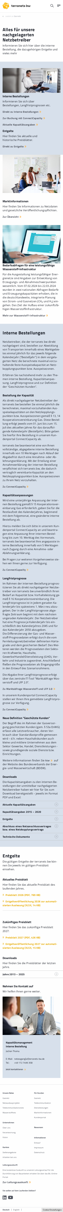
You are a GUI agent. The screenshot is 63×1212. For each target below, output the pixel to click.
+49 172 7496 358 (23, 1062)
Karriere (6, 1147)
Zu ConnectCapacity (14, 486)
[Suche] (52, 5)
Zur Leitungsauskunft (15, 1182)
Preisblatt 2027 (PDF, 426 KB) (22, 937)
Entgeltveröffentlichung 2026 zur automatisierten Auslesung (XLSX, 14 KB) (30, 903)
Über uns (6, 1127)
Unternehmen (8, 1122)
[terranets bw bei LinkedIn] (5, 1197)
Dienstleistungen (41, 1108)
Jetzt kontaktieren (14, 1069)
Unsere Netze (8, 1092)
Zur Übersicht (11, 217)
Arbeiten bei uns (9, 1157)
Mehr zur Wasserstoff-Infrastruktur (24, 315)
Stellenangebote (9, 1152)
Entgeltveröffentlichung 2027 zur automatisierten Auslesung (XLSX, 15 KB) (30, 946)
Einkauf (37, 1143)
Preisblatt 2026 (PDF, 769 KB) (22, 895)
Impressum (38, 1147)
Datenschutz (39, 1152)
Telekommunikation (42, 1103)
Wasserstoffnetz (9, 1112)
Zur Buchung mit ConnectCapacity (22, 118)
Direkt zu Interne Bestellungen (20, 112)
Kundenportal (40, 1117)
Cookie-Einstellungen (52, 1209)
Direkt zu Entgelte (13, 146)
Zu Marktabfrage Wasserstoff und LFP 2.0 (27, 689)
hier (47, 760)
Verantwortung (9, 1132)
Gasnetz (17, 16)
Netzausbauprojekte (11, 1103)
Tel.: (7, 1062)
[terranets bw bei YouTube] (10, 1197)
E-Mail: (9, 1058)
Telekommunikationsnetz (13, 1108)
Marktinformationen (42, 1112)
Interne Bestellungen (16, 96)
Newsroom (38, 1127)
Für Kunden (39, 1092)
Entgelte (8, 131)
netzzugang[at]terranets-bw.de (29, 1058)
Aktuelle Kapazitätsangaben (19, 124)
